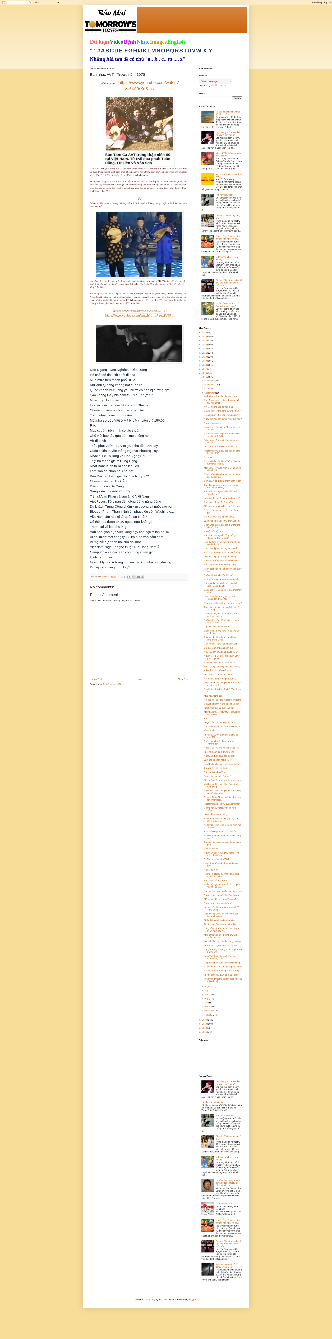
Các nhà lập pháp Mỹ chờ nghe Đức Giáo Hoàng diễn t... (221, 584)
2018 (204, 365)
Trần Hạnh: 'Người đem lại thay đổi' (220, 945)
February (208, 1010)
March (207, 1007)
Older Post (183, 679)
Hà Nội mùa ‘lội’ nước (214, 531)
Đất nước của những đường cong (220, 564)
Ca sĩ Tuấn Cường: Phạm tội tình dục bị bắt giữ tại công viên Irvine (228, 1183)
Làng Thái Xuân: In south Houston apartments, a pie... (220, 957)
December (209, 380)
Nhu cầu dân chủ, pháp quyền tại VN (221, 652)
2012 (204, 1028)
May (206, 998)
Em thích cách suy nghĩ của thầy (219, 517)
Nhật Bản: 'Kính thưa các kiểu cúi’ (220, 756)
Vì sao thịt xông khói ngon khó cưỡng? (222, 971)
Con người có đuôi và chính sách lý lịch (222, 481)
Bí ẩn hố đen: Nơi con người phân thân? (223, 967)
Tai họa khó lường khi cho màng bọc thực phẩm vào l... (221, 915)
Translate (222, 85)
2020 (204, 357)
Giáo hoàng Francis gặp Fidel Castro (221, 644)
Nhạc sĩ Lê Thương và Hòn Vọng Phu (221, 748)
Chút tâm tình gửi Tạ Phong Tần (219, 502)
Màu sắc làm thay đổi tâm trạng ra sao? (222, 941)
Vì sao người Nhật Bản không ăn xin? (221, 415)
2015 (204, 377)
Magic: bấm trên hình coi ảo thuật (219, 722)
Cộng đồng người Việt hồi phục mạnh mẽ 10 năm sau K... (221, 929)
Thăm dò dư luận (224, 1203)
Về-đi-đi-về (209, 730)
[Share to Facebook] (138, 577)
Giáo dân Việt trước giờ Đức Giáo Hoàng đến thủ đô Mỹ (220, 597)
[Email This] (128, 577)
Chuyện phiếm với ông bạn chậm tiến (221, 704)
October (208, 388)
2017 (204, 369)
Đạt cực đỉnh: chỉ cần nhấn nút (218, 648)
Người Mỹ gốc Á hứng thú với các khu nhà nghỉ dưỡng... (221, 854)
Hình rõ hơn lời (211, 848)
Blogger (192, 1299)
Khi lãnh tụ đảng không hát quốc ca (220, 679)
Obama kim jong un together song (220, 556)
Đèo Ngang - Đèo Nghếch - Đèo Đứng (222, 666)
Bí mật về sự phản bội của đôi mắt (220, 831)
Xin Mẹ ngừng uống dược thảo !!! (219, 407)
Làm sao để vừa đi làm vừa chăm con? (222, 498)
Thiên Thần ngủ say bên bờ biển (219, 920)
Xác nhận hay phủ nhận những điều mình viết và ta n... (221, 614)
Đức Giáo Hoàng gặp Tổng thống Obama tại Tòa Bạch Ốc (219, 536)
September (209, 393)
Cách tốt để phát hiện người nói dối (220, 548)
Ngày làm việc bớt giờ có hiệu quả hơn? (223, 419)
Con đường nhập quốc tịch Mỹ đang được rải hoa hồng (221, 486)
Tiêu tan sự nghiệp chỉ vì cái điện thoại (222, 506)
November (209, 385)
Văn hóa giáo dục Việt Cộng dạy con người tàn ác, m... (221, 819)
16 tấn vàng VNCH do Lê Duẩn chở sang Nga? (227, 304)
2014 (204, 1020)
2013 (204, 1024)
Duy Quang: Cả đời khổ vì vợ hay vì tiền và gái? (228, 133)
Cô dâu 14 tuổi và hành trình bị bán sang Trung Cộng (220, 638)
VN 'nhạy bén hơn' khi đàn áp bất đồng (222, 552)
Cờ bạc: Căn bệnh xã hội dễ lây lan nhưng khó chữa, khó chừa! (229, 283)
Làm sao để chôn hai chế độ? (218, 760)
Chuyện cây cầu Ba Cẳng (216, 768)
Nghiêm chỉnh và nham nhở (217, 626)
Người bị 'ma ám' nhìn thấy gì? (218, 903)
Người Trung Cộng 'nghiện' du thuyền (221, 895)
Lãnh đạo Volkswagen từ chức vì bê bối (222, 521)
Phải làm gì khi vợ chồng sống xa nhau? (223, 603)
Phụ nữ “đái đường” (225, 195)
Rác (206, 718)
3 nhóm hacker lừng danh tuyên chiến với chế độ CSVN (222, 434)
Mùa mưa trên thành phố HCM (218, 674)
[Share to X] (135, 577)
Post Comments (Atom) (113, 684)
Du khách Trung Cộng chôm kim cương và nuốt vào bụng (222, 792)
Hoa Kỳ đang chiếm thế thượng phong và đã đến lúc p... (222, 543)
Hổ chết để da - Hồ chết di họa (218, 670)
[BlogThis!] (132, 577)
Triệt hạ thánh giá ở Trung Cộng (219, 752)
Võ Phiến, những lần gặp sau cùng (220, 396)
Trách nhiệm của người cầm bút (219, 708)
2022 (204, 349)
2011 (204, 1032)
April (206, 1003)
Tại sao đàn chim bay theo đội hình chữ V (228, 113)
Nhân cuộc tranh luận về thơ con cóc (221, 561)
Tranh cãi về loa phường (215, 814)
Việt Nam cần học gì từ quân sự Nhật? (222, 804)
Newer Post (96, 679)
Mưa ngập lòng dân (213, 696)
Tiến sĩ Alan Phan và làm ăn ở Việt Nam (222, 780)
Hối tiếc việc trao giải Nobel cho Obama (222, 700)
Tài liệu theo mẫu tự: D (212, 1102)
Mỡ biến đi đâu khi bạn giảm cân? (220, 899)
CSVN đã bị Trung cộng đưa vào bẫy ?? (223, 411)
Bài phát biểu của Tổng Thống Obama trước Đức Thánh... (222, 462)
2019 (204, 361)
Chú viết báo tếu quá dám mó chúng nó (222, 726)
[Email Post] (123, 577)
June (207, 994)
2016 (204, 373)
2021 (204, 353)
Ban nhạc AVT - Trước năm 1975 (219, 662)
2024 (204, 340)
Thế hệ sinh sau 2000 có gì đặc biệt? (221, 975)
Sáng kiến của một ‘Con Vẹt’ (217, 776)
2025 (204, 336)
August (207, 986)
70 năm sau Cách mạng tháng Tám (220, 924)
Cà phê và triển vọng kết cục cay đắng (222, 963)
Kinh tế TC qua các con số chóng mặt (221, 579)
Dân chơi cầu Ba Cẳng (214, 772)
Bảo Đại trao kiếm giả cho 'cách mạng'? (222, 764)
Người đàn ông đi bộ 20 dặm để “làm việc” (227, 1265)
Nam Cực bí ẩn (211, 870)
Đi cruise (208, 457)
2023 (204, 345)
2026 (204, 332)
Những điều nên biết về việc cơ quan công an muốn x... (221, 621)
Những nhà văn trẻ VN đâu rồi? (218, 575)
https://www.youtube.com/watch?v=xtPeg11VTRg (139, 315)
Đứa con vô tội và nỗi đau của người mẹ (223, 891)
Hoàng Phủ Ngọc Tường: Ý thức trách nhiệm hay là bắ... (221, 875)
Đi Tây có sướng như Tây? (216, 859)
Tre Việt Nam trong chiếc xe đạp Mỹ (220, 446)
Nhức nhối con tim (212, 423)
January (208, 1015)
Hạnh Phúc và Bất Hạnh (215, 880)
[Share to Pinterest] (142, 577)
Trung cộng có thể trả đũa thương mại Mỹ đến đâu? (228, 237)
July (206, 990)
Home (140, 679)
